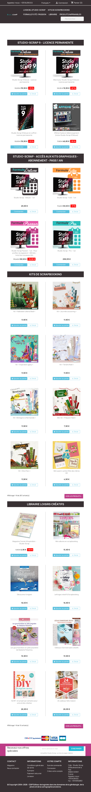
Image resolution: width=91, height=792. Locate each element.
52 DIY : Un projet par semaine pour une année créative (24, 702)
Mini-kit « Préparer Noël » (66, 418)
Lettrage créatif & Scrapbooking (66, 594)
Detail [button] (33, 94)
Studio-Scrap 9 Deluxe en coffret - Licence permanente (24, 134)
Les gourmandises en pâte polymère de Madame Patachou (24, 649)
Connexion (51, 768)
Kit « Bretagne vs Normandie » (24, 418)
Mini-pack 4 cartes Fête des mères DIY (67, 472)
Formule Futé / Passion (34, 14)
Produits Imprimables (70, 14)
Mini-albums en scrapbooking (66, 541)
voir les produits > (74, 496)
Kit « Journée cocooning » (66, 311)
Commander (19, 147)
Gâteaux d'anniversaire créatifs (67, 648)
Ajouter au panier (19, 94)
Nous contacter (13, 768)
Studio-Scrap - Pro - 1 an (66, 251)
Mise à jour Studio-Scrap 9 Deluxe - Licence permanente (66, 81)
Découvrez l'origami (24, 594)
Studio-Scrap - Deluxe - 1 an (24, 198)
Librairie (53, 14)
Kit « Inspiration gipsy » (24, 365)
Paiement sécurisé (34, 773)
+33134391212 (27, 3)
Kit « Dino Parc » (24, 471)
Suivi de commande (54, 765)
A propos (30, 771)
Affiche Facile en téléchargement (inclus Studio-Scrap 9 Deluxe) (66, 134)
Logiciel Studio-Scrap (34, 10)
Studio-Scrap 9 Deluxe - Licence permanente (24, 81)
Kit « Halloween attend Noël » (24, 311)
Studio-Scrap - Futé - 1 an (66, 198)
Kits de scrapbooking (59, 10)
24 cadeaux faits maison (66, 701)
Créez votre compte (55, 771)
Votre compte (54, 761)
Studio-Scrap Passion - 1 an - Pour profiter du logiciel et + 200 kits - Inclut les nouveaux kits (24, 253)
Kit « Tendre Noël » (67, 365)
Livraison (30, 776)
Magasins (10, 765)
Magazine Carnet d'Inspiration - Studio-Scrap (24, 542)
